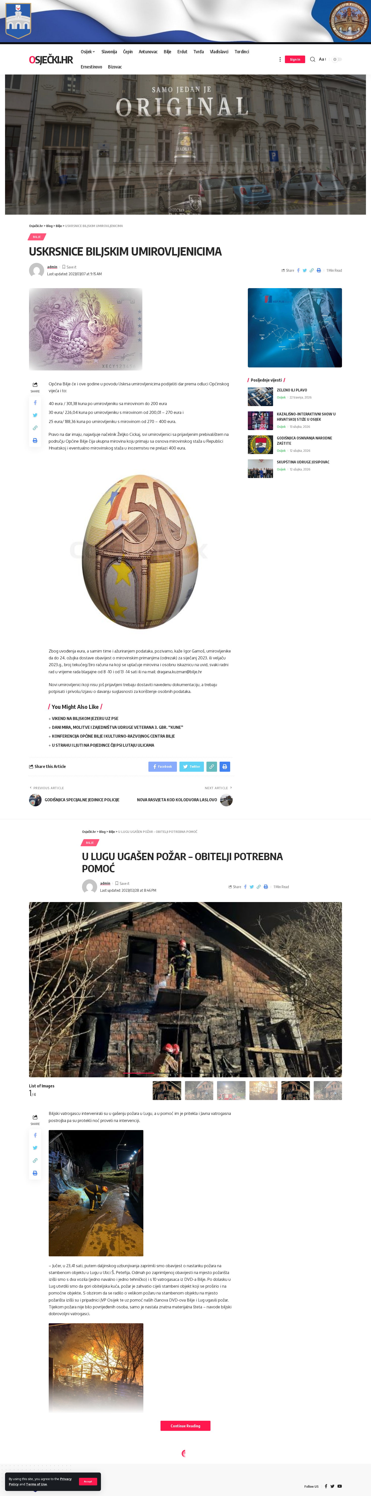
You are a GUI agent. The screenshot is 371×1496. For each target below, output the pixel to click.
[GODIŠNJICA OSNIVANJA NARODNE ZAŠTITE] (260, 444)
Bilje (37, 237)
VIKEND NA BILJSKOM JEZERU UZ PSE (85, 718)
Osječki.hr (51, 59)
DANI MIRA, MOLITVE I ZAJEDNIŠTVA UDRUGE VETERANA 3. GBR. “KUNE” (117, 727)
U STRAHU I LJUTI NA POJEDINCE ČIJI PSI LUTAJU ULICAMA (103, 745)
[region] (185, 139)
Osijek (281, 397)
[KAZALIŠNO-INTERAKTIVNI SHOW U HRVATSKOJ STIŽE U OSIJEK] (260, 420)
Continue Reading (185, 1426)
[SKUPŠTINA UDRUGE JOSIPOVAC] (260, 468)
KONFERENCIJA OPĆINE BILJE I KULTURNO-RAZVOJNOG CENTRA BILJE (113, 736)
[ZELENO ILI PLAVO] (260, 396)
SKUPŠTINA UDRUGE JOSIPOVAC (303, 462)
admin (52, 266)
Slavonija (58, 1465)
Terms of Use (36, 1484)
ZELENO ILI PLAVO (292, 390)
